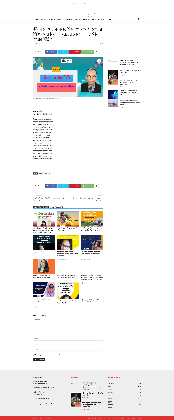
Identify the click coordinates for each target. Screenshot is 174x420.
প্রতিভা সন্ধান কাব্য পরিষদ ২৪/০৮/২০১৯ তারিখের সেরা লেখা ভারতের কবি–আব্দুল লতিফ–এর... (129, 62)
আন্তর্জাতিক (52, 19)
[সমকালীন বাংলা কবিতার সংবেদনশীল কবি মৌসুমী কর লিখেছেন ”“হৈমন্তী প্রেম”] (68, 266)
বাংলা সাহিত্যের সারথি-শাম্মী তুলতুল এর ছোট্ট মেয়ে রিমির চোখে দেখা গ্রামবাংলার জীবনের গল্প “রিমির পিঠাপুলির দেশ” (43, 230)
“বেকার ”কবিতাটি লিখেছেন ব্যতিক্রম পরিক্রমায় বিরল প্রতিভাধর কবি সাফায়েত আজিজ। (130, 103)
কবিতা (46, 25)
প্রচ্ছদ (36, 19)
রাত (49, 173)
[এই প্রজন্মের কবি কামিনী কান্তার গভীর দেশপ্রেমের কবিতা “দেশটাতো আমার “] (92, 242)
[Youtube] (52, 404)
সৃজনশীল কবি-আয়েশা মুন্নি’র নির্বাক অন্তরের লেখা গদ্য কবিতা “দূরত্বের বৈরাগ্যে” (48, 199)
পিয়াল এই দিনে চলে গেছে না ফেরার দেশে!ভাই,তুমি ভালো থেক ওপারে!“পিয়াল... (129, 82)
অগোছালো (41, 173)
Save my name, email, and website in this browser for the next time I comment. (60, 355)
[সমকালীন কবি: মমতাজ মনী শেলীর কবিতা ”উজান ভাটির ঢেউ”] (68, 290)
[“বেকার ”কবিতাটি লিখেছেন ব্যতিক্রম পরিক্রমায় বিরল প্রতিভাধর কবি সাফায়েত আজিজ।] (113, 103)
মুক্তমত (94, 19)
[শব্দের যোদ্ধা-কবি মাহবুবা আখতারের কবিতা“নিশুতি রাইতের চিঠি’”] (92, 289)
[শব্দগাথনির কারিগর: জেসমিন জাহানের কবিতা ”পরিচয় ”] (44, 289)
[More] (96, 52)
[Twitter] (46, 404)
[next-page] (37, 307)
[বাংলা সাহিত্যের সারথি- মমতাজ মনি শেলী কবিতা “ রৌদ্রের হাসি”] (68, 219)
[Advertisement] (68, 105)
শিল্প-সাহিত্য (101, 19)
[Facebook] (35, 404)
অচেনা (46, 173)
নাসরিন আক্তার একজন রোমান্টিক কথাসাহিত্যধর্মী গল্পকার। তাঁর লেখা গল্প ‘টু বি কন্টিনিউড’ (67, 254)
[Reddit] (41, 404)
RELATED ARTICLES (41, 207)
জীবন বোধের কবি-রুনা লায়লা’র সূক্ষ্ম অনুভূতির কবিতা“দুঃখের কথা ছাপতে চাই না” (87, 199)
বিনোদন (76, 19)
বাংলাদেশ (42, 19)
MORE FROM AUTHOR (57, 207)
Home (35, 25)
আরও (109, 19)
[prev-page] (34, 307)
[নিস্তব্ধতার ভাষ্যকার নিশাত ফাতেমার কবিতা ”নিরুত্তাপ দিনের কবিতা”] (44, 242)
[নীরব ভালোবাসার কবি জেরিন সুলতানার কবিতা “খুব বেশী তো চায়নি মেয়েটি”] (44, 266)
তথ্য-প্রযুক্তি (69, 19)
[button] (138, 19)
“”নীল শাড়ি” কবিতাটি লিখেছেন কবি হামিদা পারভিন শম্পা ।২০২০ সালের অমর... (129, 93)
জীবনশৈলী (85, 19)
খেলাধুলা (59, 19)
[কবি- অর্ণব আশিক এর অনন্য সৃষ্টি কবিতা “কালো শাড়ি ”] (113, 76)
